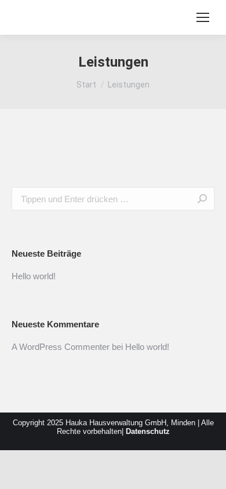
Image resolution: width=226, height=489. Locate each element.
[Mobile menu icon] (202, 17)
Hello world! (34, 276)
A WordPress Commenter (61, 347)
